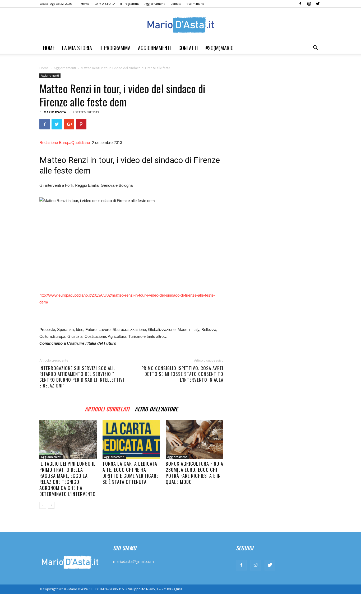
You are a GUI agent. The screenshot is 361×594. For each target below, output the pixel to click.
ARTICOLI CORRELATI (107, 408)
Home (85, 4)
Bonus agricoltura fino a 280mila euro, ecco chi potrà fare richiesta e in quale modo (194, 472)
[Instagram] (309, 3)
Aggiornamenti (155, 4)
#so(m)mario (196, 4)
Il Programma (130, 4)
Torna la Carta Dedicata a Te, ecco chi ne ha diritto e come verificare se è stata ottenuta (131, 472)
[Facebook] (300, 3)
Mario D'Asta (55, 112)
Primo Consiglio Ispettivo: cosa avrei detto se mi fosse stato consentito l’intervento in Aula (182, 374)
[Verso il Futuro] (180, 25)
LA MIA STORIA (105, 4)
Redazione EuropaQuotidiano (65, 142)
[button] (315, 48)
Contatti (176, 4)
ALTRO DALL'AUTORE (156, 408)
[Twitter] (318, 3)
